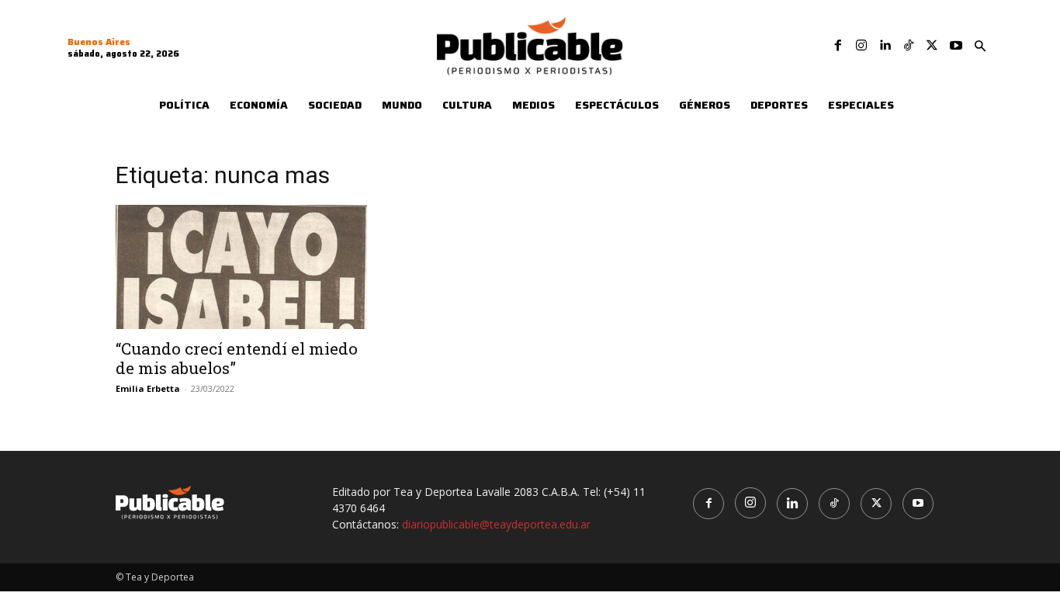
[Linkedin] (884, 45)
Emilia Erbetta (148, 388)
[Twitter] (932, 45)
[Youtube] (956, 45)
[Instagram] (861, 45)
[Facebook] (838, 45)
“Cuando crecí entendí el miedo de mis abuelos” (237, 358)
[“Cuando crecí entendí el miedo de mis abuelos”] (241, 267)
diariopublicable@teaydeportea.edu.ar (496, 524)
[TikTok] (908, 45)
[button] (980, 46)
